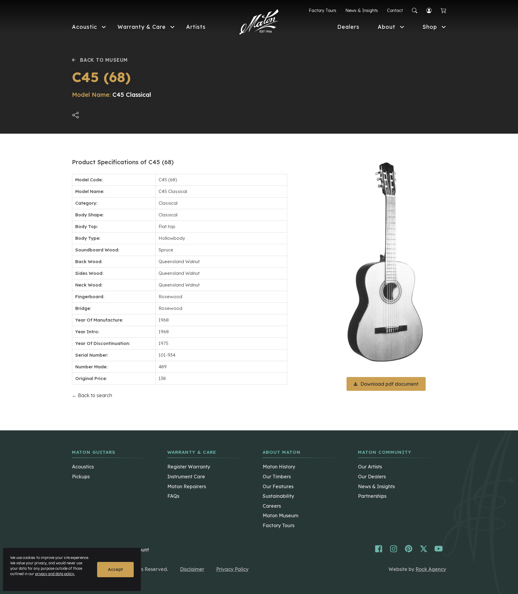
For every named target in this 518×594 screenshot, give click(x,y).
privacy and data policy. (55, 574)
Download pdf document (389, 384)
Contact (395, 10)
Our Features (278, 486)
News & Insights (361, 10)
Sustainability (278, 496)
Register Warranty (188, 467)
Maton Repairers (186, 486)
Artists (196, 26)
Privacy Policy (232, 569)
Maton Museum (280, 515)
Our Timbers (277, 477)
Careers (272, 506)
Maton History (279, 467)
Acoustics (83, 467)
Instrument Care (186, 477)
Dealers (348, 26)
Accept (115, 569)
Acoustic (84, 26)
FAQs (173, 496)
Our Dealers (372, 477)
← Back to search (92, 395)
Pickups (81, 477)
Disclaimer (192, 569)
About (386, 26)
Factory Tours (322, 10)
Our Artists (370, 467)
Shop (429, 26)
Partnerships (372, 496)
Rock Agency (430, 569)
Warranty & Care (142, 26)
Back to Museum (104, 60)
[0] (443, 10)
